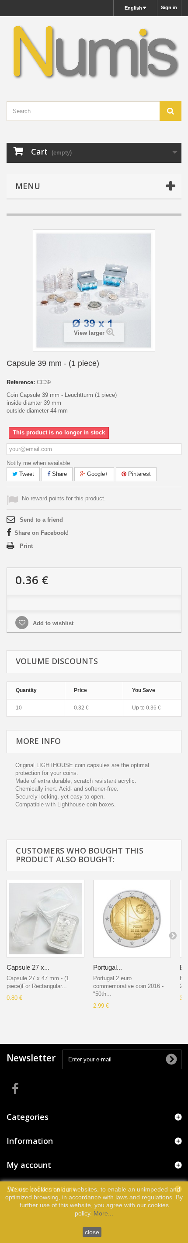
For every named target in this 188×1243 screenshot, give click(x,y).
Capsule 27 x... (28, 967)
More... (103, 1213)
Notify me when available (38, 463)
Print (26, 546)
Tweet (25, 474)
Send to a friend (41, 519)
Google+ (96, 474)
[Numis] (94, 51)
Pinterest (138, 474)
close (92, 1232)
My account (29, 1165)
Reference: (21, 382)
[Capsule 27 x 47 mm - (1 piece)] (45, 918)
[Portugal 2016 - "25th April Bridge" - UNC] (132, 918)
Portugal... (107, 967)
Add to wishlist (52, 623)
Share (58, 474)
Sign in (169, 7)
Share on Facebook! (41, 533)
